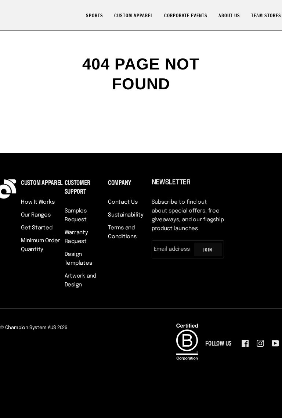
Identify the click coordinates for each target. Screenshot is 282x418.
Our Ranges (36, 215)
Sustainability (126, 215)
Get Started (37, 228)
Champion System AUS (30, 327)
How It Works (37, 202)
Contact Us (123, 202)
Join (207, 249)
